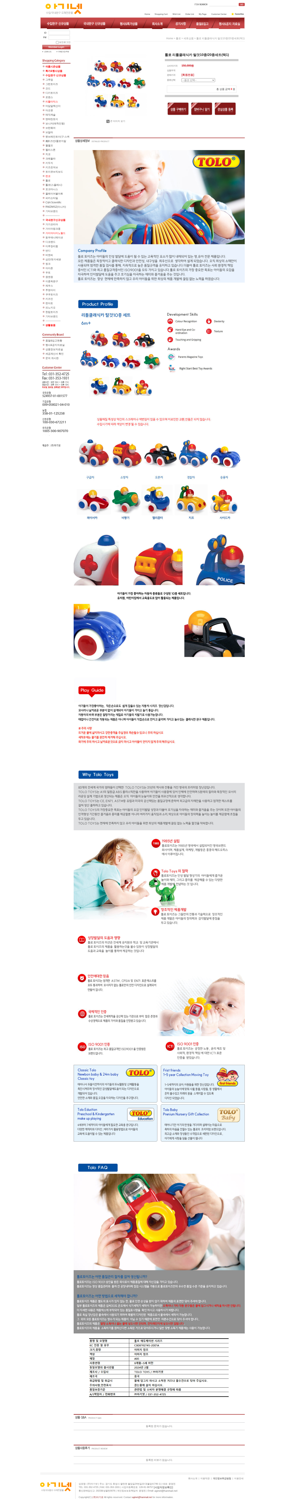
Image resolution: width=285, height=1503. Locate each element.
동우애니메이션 (54, 237)
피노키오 (50, 307)
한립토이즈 (51, 312)
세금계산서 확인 (54, 353)
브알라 (49, 132)
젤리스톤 (50, 149)
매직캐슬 (50, 114)
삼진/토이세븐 (53, 259)
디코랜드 (50, 241)
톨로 (47, 180)
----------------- (52, 215)
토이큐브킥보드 (54, 171)
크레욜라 (50, 158)
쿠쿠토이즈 (51, 294)
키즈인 (49, 298)
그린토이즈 (51, 84)
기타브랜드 (51, 211)
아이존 (49, 268)
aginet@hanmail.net (165, 1490)
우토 (47, 272)
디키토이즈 (51, 92)
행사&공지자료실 (55, 345)
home (169, 38)
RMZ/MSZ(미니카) (55, 206)
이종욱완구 (51, 281)
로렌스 (49, 97)
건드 (47, 88)
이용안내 (238, 1478)
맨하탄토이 (51, 119)
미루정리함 (51, 246)
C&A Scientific (53, 202)
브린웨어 (50, 127)
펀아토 (49, 303)
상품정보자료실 (54, 349)
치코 (47, 154)
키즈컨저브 (51, 167)
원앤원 (49, 277)
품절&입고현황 (53, 340)
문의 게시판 (52, 358)
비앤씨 (49, 255)
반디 (47, 250)
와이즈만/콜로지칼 (55, 141)
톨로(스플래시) (53, 184)
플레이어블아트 (54, 193)
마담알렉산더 (53, 106)
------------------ (53, 320)
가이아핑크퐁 (53, 228)
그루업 (49, 79)
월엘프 (49, 145)
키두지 (49, 163)
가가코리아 (51, 224)
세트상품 (189, 38)
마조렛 (49, 110)
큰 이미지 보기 (117, 121)
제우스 (49, 285)
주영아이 (50, 290)
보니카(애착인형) (55, 123)
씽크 (47, 263)
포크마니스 (51, 189)
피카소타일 (51, 198)
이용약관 (205, 1478)
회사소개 (192, 1478)
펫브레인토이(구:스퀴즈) (57, 137)
